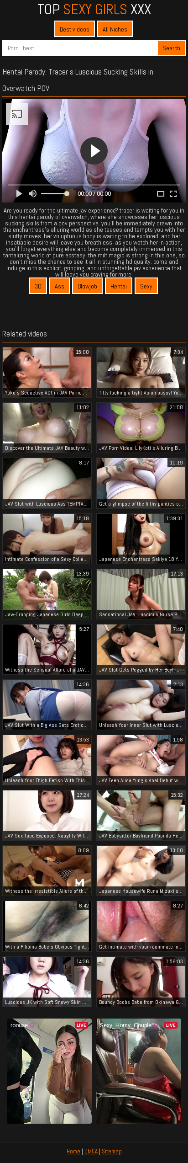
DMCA (91, 1151)
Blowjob (87, 286)
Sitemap (112, 1151)
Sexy (146, 286)
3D (38, 286)
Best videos (74, 29)
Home (73, 1151)
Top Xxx (94, 9)
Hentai (118, 286)
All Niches (115, 29)
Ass (59, 286)
